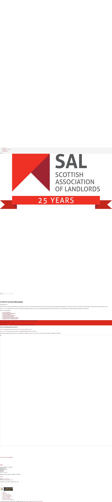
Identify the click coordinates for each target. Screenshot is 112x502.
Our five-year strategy (7, 149)
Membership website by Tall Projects (36, 501)
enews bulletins (4, 331)
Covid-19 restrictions (7, 312)
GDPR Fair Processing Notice (8, 499)
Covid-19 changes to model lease (9, 313)
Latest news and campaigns (6, 457)
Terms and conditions (6, 498)
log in (11, 322)
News (7, 304)
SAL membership (3, 329)
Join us (8, 324)
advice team (4, 308)
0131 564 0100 (4, 472)
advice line (30, 329)
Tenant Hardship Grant (7, 314)
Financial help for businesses (8, 316)
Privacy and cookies (6, 497)
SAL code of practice (6, 494)
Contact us (4, 150)
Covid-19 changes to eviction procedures (10, 317)
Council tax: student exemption (9, 315)
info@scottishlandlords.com (8, 479)
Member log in (5, 151)
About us (4, 148)
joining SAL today (32, 333)
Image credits (25, 501)
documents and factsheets (20, 329)
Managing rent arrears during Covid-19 (10, 318)
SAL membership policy (7, 495)
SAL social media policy (7, 496)
